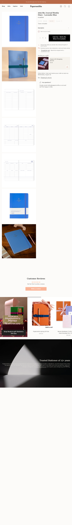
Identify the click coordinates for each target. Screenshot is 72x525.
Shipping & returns (46, 77)
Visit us (67, 365)
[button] (3, 6)
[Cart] (69, 6)
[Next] (69, 2)
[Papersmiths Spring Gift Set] (41, 313)
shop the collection (40, 366)
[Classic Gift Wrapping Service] (43, 63)
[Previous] (3, 2)
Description (41, 28)
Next (70, 313)
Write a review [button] (36, 289)
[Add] (67, 66)
